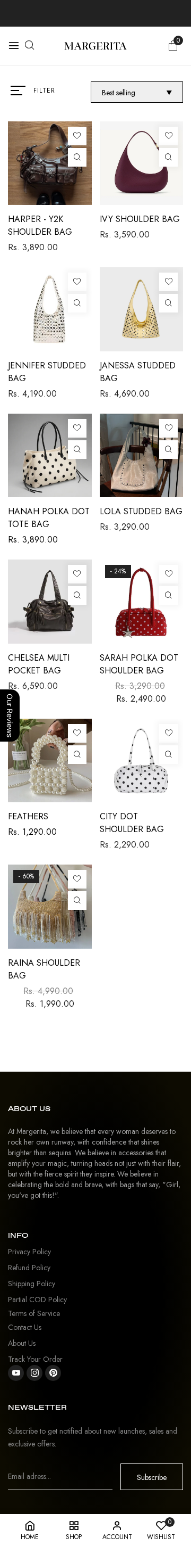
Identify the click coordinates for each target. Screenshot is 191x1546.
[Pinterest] (53, 1373)
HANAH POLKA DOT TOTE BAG (49, 517)
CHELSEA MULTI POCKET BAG (39, 664)
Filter (44, 90)
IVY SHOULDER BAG (140, 219)
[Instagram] (34, 1373)
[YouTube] (16, 1373)
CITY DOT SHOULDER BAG (132, 822)
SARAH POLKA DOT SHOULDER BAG (139, 664)
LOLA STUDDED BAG (141, 511)
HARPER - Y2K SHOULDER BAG (40, 225)
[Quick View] (77, 157)
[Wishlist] (77, 136)
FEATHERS (28, 816)
